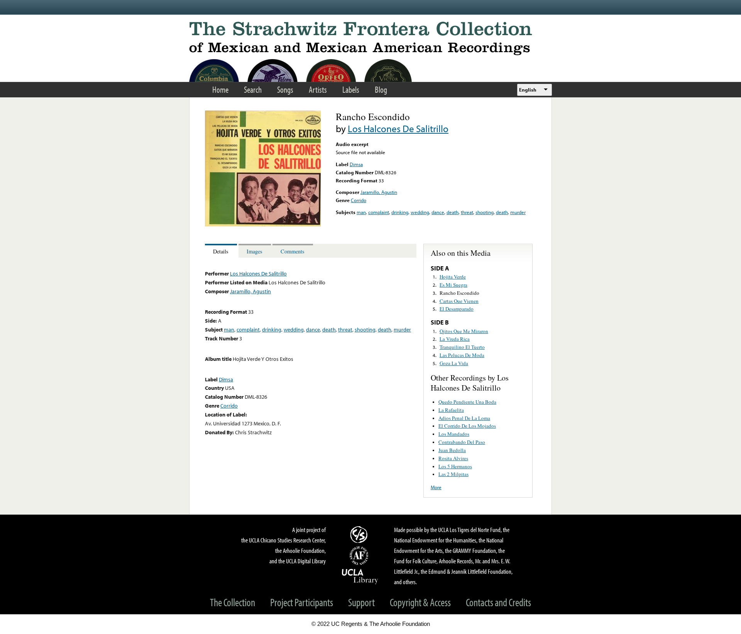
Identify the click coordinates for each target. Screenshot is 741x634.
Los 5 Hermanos (455, 466)
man (361, 212)
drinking (399, 212)
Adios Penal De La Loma (464, 418)
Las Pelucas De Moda (462, 355)
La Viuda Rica (455, 338)
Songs (285, 89)
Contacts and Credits (498, 602)
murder (518, 212)
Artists (318, 89)
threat (467, 212)
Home (220, 89)
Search (253, 89)
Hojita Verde (453, 276)
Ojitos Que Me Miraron (464, 331)
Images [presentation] (254, 251)
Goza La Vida (454, 363)
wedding (420, 212)
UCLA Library (360, 576)
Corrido (358, 200)
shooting (484, 212)
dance (437, 212)
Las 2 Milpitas (453, 474)
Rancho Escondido (459, 292)
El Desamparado (457, 308)
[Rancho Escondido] (263, 224)
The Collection (232, 602)
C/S (360, 534)
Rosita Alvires (453, 458)
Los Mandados (453, 433)
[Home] (370, 38)
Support (361, 602)
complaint (378, 212)
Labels (350, 89)
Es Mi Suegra (453, 284)
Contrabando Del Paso (461, 442)
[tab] (222, 251)
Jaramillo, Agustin (378, 192)
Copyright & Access (420, 602)
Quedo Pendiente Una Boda (467, 401)
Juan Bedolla (452, 450)
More (436, 487)
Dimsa (356, 164)
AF (360, 555)
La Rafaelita (451, 409)
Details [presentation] (220, 251)
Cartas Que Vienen (459, 300)
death (452, 212)
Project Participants (301, 602)
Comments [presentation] (293, 251)
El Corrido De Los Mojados (467, 425)
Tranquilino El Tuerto (462, 346)
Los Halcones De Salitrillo (398, 128)
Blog (381, 89)
